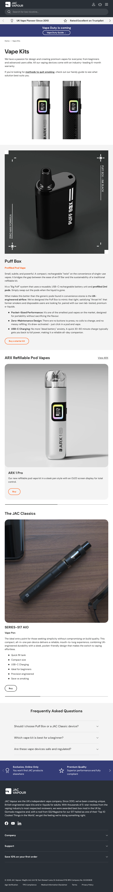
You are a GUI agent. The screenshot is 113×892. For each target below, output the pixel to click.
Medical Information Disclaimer (54, 885)
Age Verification (11, 885)
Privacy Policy (87, 885)
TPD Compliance (29, 885)
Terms (74, 885)
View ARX (103, 357)
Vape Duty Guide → (56, 32)
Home (7, 41)
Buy (14, 491)
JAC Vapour (16, 880)
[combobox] (56, 12)
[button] (100, 4)
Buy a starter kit (17, 341)
